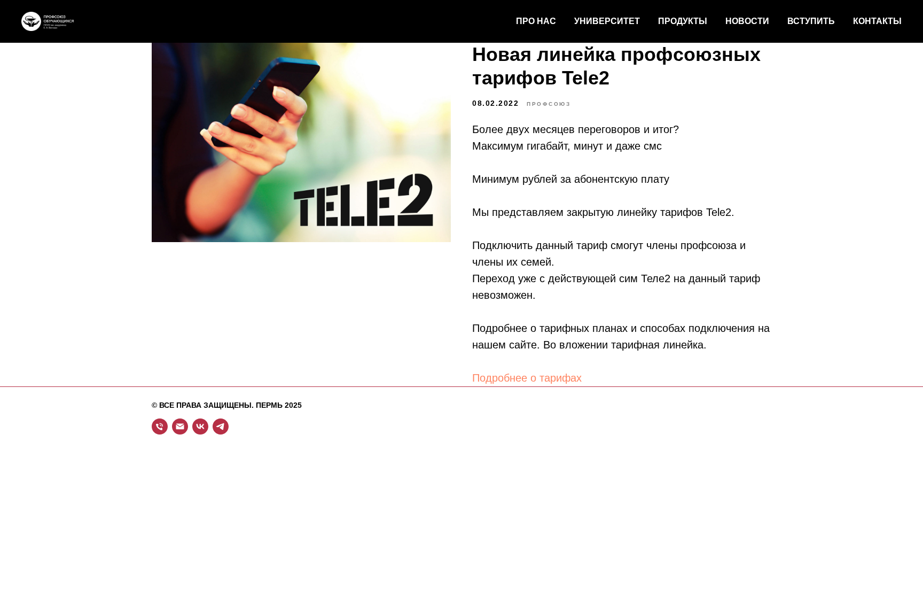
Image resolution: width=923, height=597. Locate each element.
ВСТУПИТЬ (811, 21)
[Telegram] (221, 426)
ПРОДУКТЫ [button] (682, 21)
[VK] (200, 426)
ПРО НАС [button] (536, 21)
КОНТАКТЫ (877, 21)
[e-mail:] (180, 426)
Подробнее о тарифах (528, 378)
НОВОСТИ (747, 21)
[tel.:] (160, 426)
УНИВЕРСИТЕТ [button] (607, 21)
